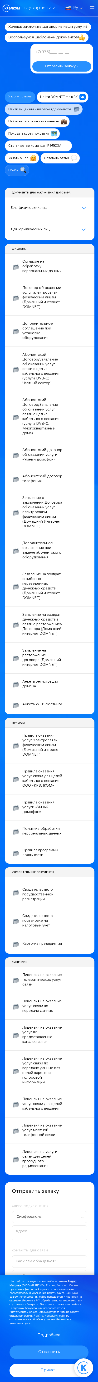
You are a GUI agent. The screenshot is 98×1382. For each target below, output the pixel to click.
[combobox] (49, 1217)
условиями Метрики (25, 1304)
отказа (33, 1312)
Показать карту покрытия (29, 134)
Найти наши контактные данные (33, 121)
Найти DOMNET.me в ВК (59, 97)
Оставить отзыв (57, 158)
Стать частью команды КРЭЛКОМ (35, 146)
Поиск (13, 170)
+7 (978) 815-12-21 (40, 8)
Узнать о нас (18, 158)
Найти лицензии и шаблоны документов (40, 109)
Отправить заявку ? (61, 66)
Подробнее (49, 1335)
